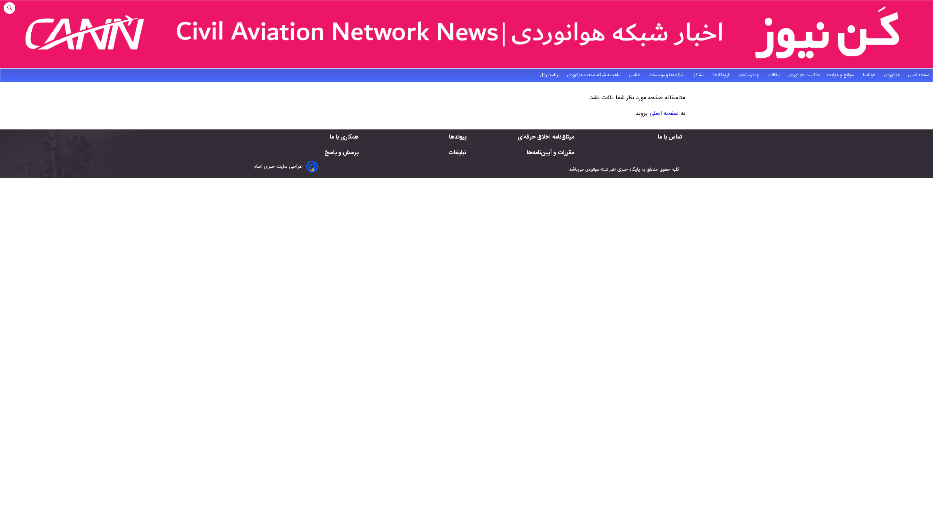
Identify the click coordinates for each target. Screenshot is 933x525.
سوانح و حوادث (841, 75)
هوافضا (870, 75)
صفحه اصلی (919, 75)
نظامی (635, 75)
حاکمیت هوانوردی (804, 75)
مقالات (774, 75)
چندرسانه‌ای (749, 75)
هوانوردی (892, 75)
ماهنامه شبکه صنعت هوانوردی (594, 75)
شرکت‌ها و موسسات (667, 75)
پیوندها (457, 137)
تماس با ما (670, 137)
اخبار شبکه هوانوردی (600, 170)
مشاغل (699, 75)
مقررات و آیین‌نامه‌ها (550, 153)
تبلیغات (457, 153)
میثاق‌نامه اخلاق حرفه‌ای (546, 137)
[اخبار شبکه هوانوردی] (466, 34)
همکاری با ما (344, 137)
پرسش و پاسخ (341, 153)
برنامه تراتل (549, 75)
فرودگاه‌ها (722, 75)
